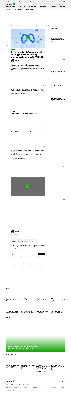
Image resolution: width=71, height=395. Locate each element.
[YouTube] (64, 381)
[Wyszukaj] (33, 4)
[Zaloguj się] (59, 4)
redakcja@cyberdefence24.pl (16, 248)
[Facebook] (60, 381)
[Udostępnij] (7, 47)
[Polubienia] (7, 38)
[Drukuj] (7, 43)
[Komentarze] (7, 40)
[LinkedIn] (62, 381)
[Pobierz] (7, 45)
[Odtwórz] (28, 38)
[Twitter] (58, 381)
